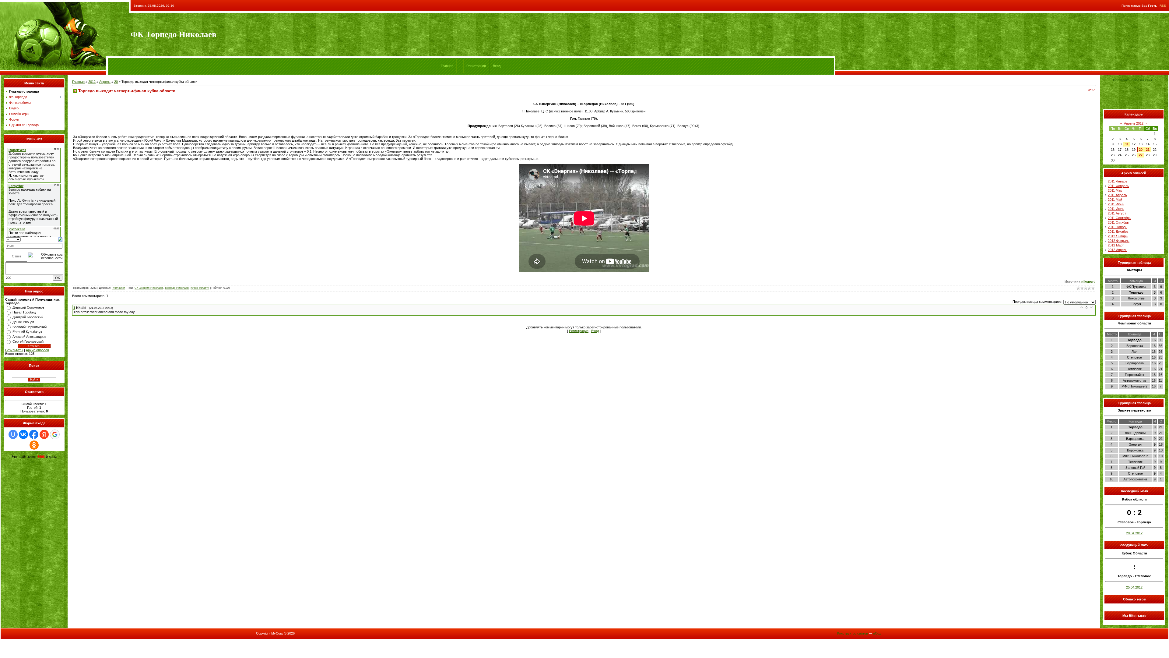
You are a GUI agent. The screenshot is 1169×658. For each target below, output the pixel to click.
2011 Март (1116, 190)
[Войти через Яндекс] (44, 434)
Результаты (14, 350)
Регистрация (476, 66)
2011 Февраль (1118, 186)
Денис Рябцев (23, 322)
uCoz (877, 633)
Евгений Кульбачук (27, 332)
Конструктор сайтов (852, 633)
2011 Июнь (1116, 204)
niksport (1088, 281)
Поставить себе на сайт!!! (1134, 80)
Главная (447, 66)
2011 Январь (1117, 181)
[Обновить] (60, 239)
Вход (496, 66)
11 (1127, 144)
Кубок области (200, 287)
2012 (92, 81)
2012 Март (1116, 245)
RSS (1163, 5)
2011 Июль (1116, 208)
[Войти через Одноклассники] (34, 445)
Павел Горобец (24, 312)
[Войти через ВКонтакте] (23, 434)
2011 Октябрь (1118, 222)
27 (1141, 155)
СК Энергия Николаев (149, 287)
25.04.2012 (1134, 587)
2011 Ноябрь (1117, 227)
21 (1148, 149)
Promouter (118, 287)
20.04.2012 (1134, 533)
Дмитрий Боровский (27, 317)
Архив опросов (37, 350)
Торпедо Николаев (177, 287)
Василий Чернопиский (29, 327)
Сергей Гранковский (28, 341)
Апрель (105, 81)
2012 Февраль (1118, 240)
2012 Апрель (1117, 250)
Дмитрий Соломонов (28, 307)
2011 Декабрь (1118, 231)
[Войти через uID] (13, 434)
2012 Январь (1118, 236)
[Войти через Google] (55, 434)
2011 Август (1117, 213)
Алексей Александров (29, 336)
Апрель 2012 (1133, 123)
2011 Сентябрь (1119, 218)
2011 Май (1115, 199)
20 (116, 81)
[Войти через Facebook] (33, 434)
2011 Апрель (1117, 195)
